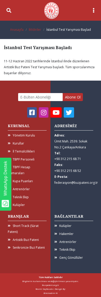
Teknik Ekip (21, 197)
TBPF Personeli (23, 159)
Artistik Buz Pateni (26, 240)
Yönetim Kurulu (24, 135)
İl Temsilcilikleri (24, 151)
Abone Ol (73, 97)
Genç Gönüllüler (71, 257)
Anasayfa (17, 29)
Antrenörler (21, 189)
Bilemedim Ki (51, 293)
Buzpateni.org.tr (50, 285)
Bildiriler (35, 29)
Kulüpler (19, 205)
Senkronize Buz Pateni (29, 247)
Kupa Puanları (23, 181)
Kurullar (18, 143)
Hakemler (66, 234)
